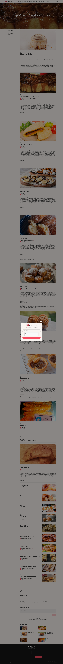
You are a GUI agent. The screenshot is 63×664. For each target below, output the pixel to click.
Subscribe (31, 337)
